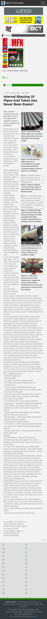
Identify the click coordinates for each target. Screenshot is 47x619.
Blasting (13, 604)
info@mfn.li (33, 616)
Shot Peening (21, 602)
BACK (6, 78)
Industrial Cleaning (23, 604)
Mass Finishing (32, 602)
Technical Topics (10, 602)
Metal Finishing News (14, 3)
